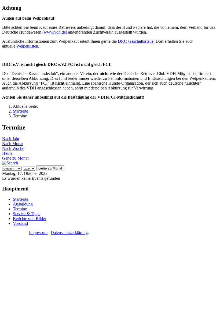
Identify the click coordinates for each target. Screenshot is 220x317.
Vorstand (20, 223)
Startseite (20, 199)
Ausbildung (23, 204)
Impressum (38, 232)
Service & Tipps (26, 213)
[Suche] (10, 163)
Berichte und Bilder (29, 218)
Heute (7, 153)
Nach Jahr (10, 138)
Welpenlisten (27, 46)
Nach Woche (13, 148)
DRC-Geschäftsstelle (135, 41)
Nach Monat (12, 143)
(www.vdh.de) (54, 32)
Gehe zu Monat (15, 158)
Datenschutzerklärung (69, 232)
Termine (20, 209)
